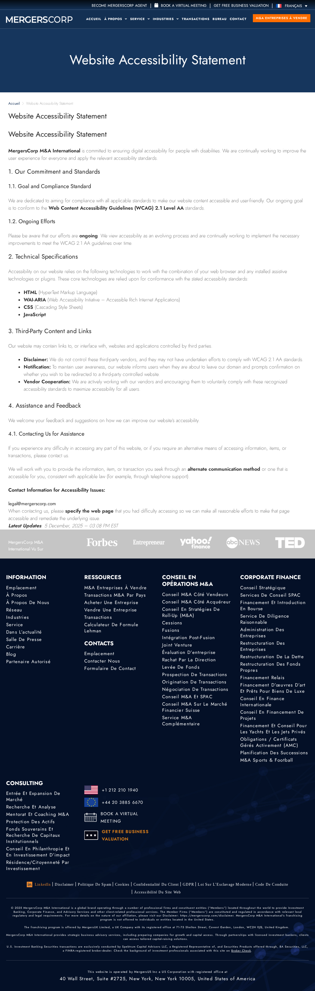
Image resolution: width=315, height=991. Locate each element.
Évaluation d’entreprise (189, 652)
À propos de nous (27, 602)
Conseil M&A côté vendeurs (195, 594)
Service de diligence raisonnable (264, 619)
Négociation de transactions (195, 689)
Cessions (172, 623)
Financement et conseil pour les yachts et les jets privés (273, 729)
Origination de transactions (194, 682)
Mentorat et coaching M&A (37, 814)
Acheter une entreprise (111, 602)
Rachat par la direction (189, 660)
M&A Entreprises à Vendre (115, 588)
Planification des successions (274, 753)
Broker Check (241, 951)
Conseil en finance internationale (262, 701)
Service (138, 19)
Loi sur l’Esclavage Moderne (224, 884)
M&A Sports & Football (266, 760)
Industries (164, 19)
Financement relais (262, 678)
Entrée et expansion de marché (33, 796)
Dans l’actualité (24, 632)
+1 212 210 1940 (120, 790)
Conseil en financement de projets (272, 715)
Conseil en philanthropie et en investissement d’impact (38, 852)
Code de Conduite (271, 884)
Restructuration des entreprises (262, 646)
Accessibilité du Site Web (157, 892)
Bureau (220, 19)
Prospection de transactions (194, 674)
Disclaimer (64, 884)
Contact (238, 19)
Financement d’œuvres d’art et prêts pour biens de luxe (273, 688)
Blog (11, 654)
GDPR (188, 884)
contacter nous (102, 661)
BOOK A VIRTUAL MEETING (119, 817)
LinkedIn (43, 884)
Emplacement (21, 588)
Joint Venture (177, 645)
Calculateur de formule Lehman (111, 628)
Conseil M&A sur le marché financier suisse (194, 707)
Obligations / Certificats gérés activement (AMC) (269, 742)
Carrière (15, 647)
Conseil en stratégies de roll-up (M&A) (191, 612)
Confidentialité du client (156, 884)
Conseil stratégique (263, 588)
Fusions (170, 630)
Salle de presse (24, 639)
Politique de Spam (94, 884)
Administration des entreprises (262, 632)
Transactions (195, 19)
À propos (113, 19)
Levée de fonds (181, 667)
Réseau (14, 610)
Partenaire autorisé (28, 662)
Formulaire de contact (110, 668)
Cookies (122, 884)
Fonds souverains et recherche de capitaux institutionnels (33, 835)
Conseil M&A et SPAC (187, 697)
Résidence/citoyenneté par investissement (37, 865)
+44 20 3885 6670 (122, 802)
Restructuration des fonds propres (270, 667)
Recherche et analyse (31, 807)
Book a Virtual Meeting (183, 5)
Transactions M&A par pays (115, 595)
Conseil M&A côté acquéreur (196, 602)
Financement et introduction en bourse (273, 605)
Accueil (93, 19)
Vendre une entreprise (110, 610)
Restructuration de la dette (272, 657)
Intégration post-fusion (188, 637)
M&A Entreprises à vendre (281, 18)
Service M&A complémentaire (181, 721)
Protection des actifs (30, 822)
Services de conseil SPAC (270, 595)
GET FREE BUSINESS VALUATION (241, 5)
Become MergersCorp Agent (119, 5)
